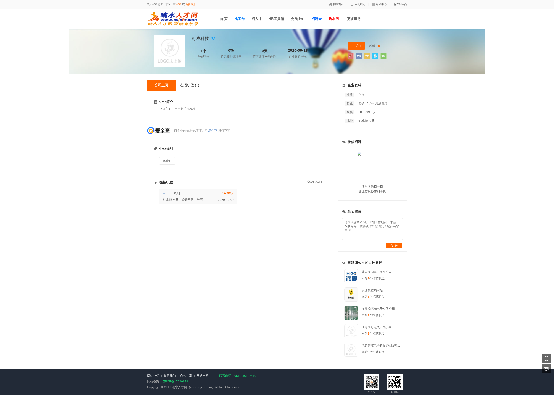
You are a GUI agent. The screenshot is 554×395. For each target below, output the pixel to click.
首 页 (224, 19)
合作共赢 (186, 375)
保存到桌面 (400, 4)
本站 (365, 278)
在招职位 (189, 85)
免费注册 (190, 4)
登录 (179, 4)
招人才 (256, 19)
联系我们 (170, 375)
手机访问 (360, 4)
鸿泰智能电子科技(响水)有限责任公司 (387, 345)
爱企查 (212, 130)
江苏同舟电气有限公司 (377, 327)
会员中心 (298, 19)
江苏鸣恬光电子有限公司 (378, 308)
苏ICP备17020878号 (177, 381)
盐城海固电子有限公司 (377, 272)
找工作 (239, 19)
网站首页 (338, 4)
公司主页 (161, 85)
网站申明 (202, 375)
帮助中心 (381, 4)
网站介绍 (153, 375)
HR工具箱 (276, 19)
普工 (166, 193)
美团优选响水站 (372, 290)
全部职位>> (315, 182)
